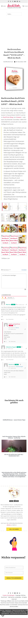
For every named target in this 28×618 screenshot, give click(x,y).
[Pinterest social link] (17, 1)
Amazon (18, 117)
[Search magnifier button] (20, 14)
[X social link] (10, 1)
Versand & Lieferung (20, 612)
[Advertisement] (14, 29)
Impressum (8, 610)
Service (2, 610)
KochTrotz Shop (8, 117)
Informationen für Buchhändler (18, 613)
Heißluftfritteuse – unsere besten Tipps (14, 420)
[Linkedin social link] (19, 1)
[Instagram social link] (13, 1)
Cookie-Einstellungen (8, 595)
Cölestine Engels (19, 366)
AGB (26, 610)
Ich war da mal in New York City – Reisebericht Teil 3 (14, 455)
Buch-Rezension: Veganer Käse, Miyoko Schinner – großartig (14, 437)
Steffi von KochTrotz (14, 324)
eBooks (9, 525)
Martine (17, 327)
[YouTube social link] (15, 1)
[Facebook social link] (8, 1)
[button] (3, 615)
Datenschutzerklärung (18, 610)
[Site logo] (14, 6)
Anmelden (24, 270)
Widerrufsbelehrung (7, 612)
